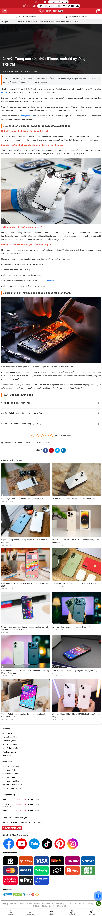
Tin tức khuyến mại (9, 741)
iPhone (4, 92)
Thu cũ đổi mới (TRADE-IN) (12, 788)
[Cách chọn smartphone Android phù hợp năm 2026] (25, 479)
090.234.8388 (20, 810)
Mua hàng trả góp (9, 752)
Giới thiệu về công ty (10, 733)
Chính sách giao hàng (10, 781)
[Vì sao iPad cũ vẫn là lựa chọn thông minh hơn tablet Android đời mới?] (25, 695)
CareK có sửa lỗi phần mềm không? (16, 403)
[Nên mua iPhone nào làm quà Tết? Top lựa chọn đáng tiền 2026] (25, 564)
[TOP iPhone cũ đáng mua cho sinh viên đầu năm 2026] (76, 564)
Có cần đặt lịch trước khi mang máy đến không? (22, 413)
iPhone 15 (50, 281)
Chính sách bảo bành (10, 766)
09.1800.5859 (20, 804)
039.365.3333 (20, 799)
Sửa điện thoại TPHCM (33, 443)
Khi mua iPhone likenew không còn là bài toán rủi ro (73, 499)
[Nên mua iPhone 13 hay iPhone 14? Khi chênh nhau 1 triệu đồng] (76, 695)
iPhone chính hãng (9, 744)
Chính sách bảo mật (10, 774)
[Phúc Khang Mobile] (51, 11)
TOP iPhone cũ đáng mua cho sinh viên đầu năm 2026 (74, 583)
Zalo (98, 896)
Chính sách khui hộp (10, 777)
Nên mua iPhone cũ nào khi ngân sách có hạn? (71, 627)
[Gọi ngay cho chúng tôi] (98, 903)
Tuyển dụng (6, 755)
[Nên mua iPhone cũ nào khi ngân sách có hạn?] (76, 608)
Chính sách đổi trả (9, 770)
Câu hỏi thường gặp (10, 748)
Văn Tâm (14, 71)
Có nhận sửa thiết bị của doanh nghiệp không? (21, 423)
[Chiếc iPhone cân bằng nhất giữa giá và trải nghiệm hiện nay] (76, 651)
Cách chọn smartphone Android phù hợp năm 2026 (22, 499)
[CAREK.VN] (12, 828)
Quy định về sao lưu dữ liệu (12, 785)
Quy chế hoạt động (9, 737)
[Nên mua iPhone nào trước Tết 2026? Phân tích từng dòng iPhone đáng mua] (25, 651)
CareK (47, 443)
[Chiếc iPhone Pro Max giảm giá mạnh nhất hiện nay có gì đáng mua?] (76, 521)
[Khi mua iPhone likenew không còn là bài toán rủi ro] (76, 479)
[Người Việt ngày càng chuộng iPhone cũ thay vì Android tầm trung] (25, 521)
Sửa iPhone (17, 443)
